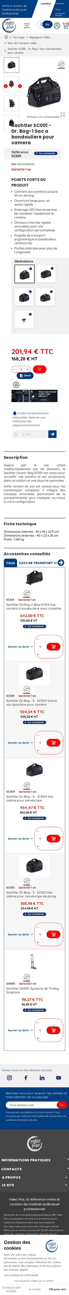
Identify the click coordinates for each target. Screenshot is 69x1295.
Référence (20, 152)
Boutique (59, 3)
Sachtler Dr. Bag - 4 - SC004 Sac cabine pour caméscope (29, 798)
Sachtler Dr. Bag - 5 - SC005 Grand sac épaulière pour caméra (31, 702)
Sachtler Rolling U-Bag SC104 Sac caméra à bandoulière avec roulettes (34, 606)
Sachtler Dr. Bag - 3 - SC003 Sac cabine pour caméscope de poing (31, 894)
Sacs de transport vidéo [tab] (41, 563)
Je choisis (34, 1289)
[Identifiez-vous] (57, 25)
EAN (14, 164)
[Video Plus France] (9, 25)
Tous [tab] (10, 563)
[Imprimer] (16, 385)
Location (46, 3)
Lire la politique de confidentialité (21, 1275)
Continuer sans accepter (11, 1289)
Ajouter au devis (18, 646)
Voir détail (34, 579)
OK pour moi (57, 1289)
